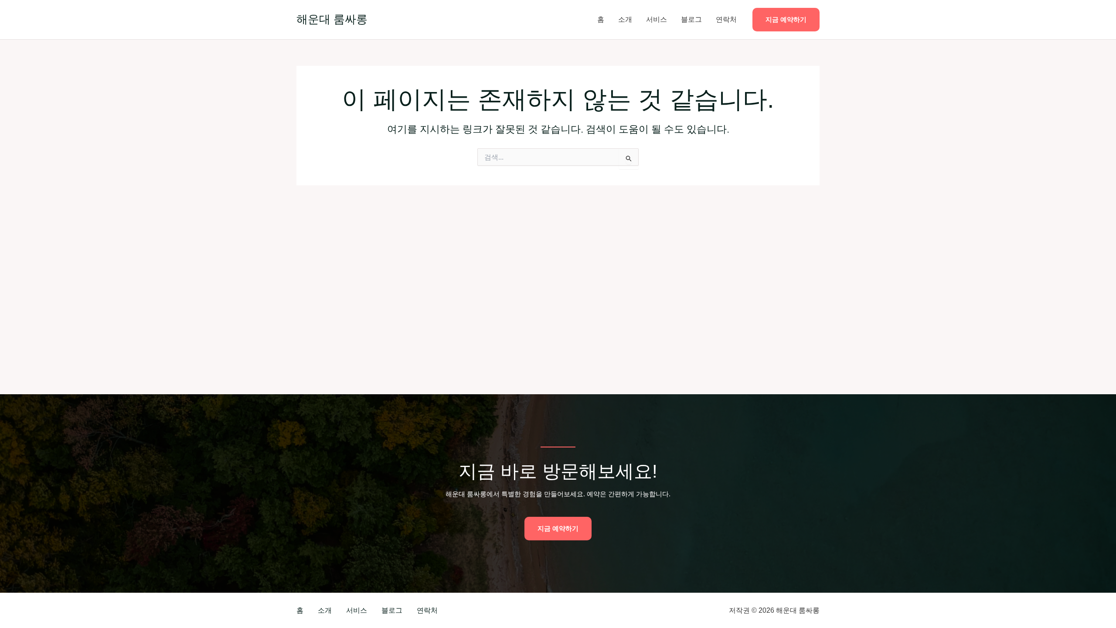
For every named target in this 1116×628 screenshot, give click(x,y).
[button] (786, 20)
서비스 (656, 19)
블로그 (691, 19)
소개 (625, 19)
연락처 (726, 19)
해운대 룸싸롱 (331, 19)
